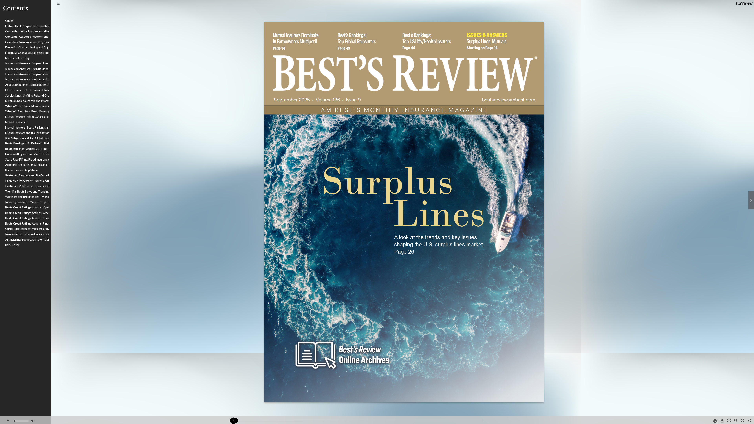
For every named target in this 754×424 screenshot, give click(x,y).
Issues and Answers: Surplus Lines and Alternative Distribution (27, 74)
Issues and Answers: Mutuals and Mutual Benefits (27, 79)
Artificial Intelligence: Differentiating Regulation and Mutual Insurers (27, 239)
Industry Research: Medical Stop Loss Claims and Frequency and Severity (27, 202)
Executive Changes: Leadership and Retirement (27, 52)
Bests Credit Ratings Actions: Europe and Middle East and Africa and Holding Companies (27, 218)
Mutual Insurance (16, 122)
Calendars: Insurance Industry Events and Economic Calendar (27, 42)
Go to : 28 (439, 233)
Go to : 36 (298, 32)
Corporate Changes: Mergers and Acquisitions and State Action (27, 228)
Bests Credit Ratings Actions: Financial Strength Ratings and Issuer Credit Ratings (27, 223)
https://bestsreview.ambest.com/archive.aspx (343, 338)
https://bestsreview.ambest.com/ (510, 96)
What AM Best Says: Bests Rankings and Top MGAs (27, 111)
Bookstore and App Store (21, 170)
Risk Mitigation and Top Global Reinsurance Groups (27, 138)
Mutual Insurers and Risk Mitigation (27, 132)
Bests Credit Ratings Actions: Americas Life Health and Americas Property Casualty (27, 213)
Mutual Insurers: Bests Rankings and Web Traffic (27, 127)
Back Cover (12, 245)
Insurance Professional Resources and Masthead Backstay (27, 234)
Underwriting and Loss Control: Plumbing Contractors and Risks (27, 154)
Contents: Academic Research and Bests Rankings (27, 36)
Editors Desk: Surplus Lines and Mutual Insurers (27, 26)
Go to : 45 (361, 32)
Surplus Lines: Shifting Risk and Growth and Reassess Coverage (27, 95)
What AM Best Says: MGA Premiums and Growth (27, 106)
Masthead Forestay (17, 58)
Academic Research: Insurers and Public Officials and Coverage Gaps (27, 164)
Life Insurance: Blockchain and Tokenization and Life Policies (27, 90)
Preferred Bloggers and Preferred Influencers (27, 175)
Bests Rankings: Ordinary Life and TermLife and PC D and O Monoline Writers (27, 148)
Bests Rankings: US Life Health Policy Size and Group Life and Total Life (27, 143)
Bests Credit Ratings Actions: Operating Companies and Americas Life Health (27, 207)
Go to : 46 (427, 32)
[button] (58, 4)
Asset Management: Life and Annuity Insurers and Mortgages (27, 84)
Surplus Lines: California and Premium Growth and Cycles (27, 100)
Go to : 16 (492, 32)
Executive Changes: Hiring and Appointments (27, 47)
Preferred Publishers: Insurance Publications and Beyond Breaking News (27, 186)
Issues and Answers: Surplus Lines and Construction (27, 63)
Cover (9, 20)
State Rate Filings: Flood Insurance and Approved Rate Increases (27, 159)
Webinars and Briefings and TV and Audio (27, 196)
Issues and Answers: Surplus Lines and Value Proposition (27, 68)
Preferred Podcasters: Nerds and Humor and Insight (27, 181)
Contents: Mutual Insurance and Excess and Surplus (27, 31)
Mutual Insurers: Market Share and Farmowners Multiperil (27, 116)
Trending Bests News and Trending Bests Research (27, 191)
